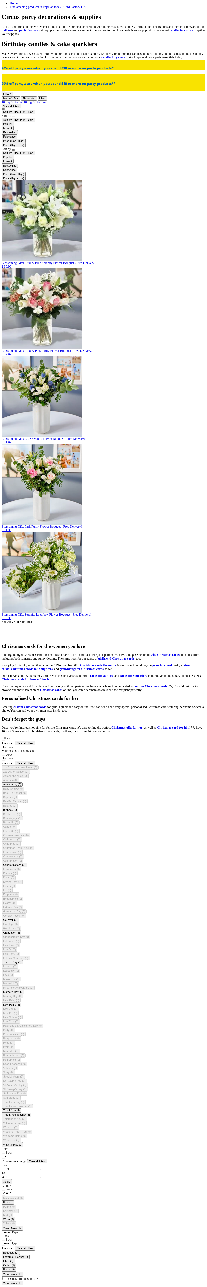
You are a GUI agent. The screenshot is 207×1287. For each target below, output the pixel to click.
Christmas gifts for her (126, 727)
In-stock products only (22, 1278)
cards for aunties (101, 675)
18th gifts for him (35, 102)
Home (14, 3)
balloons (7, 30)
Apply (6, 1181)
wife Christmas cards (165, 655)
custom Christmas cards (29, 707)
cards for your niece (133, 675)
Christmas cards (51, 690)
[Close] (3, 740)
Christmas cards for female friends (25, 679)
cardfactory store (181, 30)
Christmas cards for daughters (32, 669)
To (3, 1173)
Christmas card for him (173, 727)
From (5, 1165)
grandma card (162, 665)
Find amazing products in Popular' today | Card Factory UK (48, 7)
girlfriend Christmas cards (116, 658)
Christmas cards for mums (98, 665)
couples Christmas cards (150, 686)
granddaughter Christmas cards (82, 669)
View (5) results (12, 1144)
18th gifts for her (12, 102)
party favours (28, 30)
